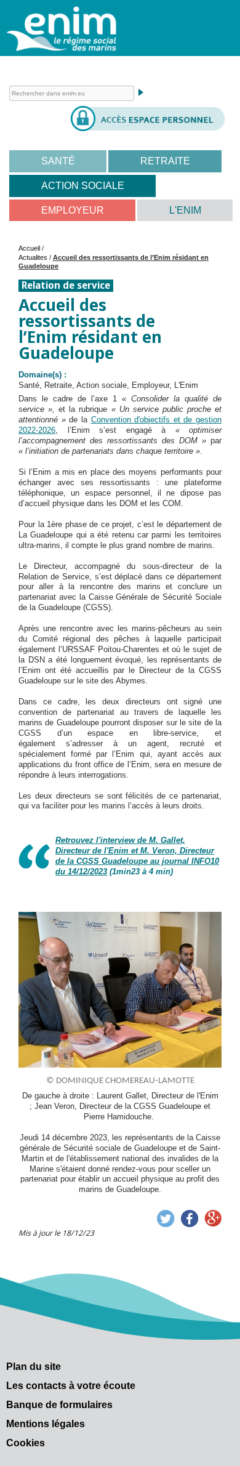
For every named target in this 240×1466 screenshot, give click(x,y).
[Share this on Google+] (213, 1218)
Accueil (29, 248)
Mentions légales (45, 1424)
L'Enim (185, 210)
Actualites (32, 257)
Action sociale (82, 185)
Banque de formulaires (59, 1405)
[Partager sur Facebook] (189, 1218)
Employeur (72, 210)
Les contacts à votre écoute (70, 1385)
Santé (58, 161)
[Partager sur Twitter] (165, 1218)
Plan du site (33, 1366)
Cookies (25, 1443)
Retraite (165, 161)
